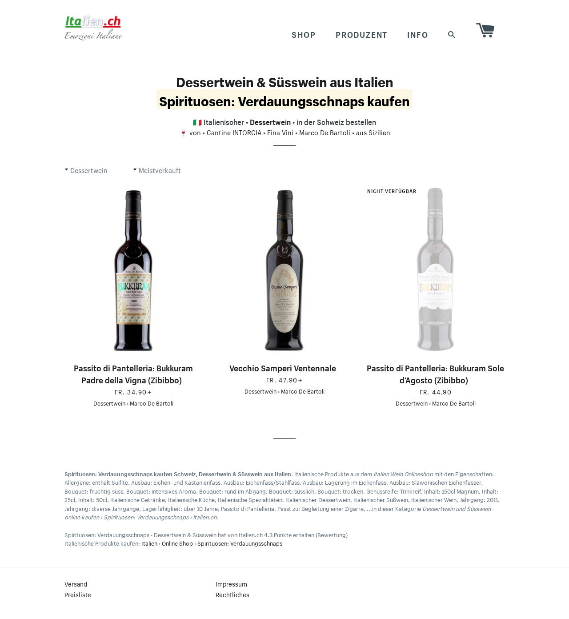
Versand (75, 583)
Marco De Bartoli (324, 131)
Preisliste (77, 594)
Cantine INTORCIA (234, 131)
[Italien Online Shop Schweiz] (93, 27)
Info (417, 33)
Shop (304, 33)
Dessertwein (270, 121)
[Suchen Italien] (452, 33)
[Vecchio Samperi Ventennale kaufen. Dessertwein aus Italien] (284, 270)
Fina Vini (280, 131)
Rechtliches (232, 594)
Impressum (231, 583)
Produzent (362, 33)
